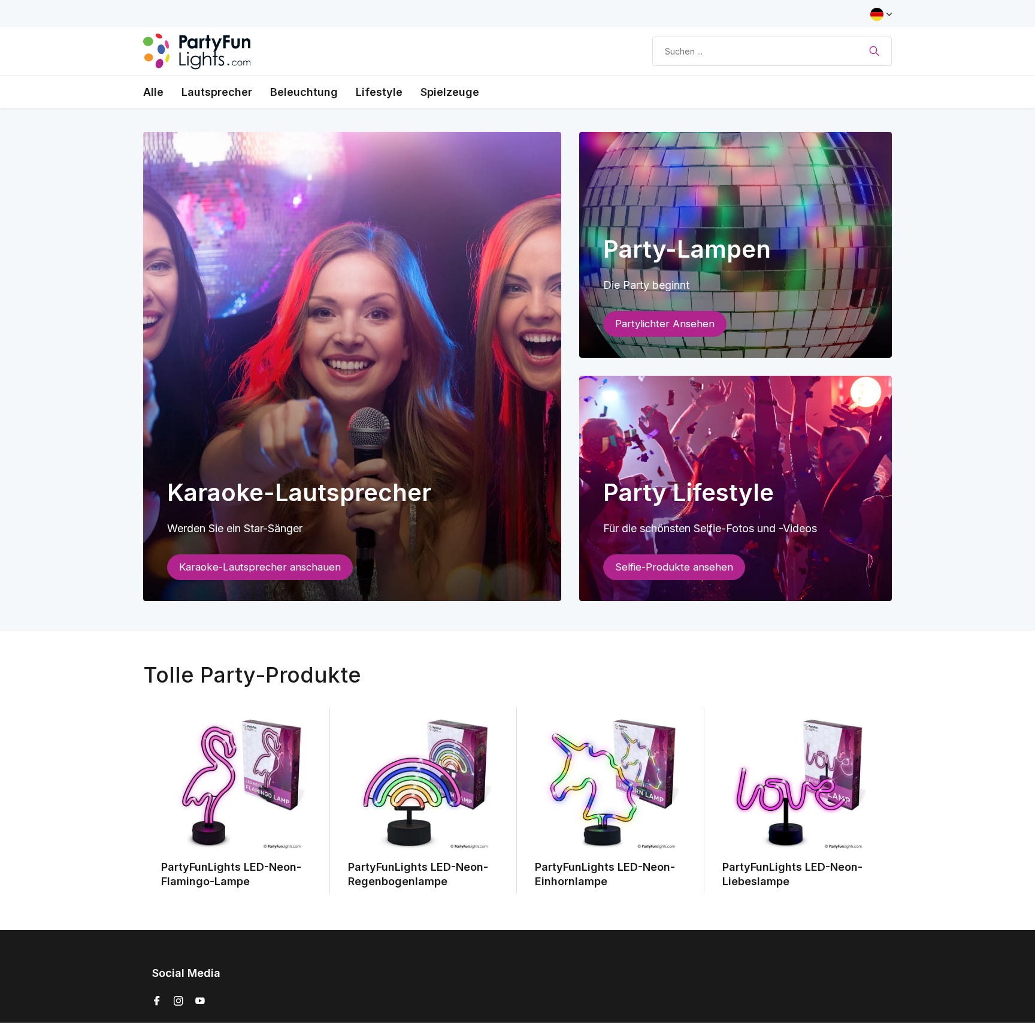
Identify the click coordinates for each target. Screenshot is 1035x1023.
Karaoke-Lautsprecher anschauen (260, 567)
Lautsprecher (216, 92)
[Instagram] (178, 1001)
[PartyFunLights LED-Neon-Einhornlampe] (610, 784)
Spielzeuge (449, 92)
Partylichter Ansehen (665, 324)
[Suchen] (874, 51)
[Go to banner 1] (352, 366)
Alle (153, 92)
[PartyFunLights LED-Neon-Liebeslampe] (797, 784)
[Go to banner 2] (735, 245)
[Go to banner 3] (735, 489)
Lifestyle (379, 92)
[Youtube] (200, 1001)
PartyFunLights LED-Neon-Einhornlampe (605, 874)
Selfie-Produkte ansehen (674, 567)
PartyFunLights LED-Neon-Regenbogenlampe (418, 874)
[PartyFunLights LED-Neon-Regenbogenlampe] (423, 784)
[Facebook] (157, 1001)
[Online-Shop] (197, 51)
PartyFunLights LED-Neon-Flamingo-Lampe (231, 874)
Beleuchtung (304, 92)
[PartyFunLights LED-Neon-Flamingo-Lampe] (236, 784)
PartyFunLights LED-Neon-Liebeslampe (792, 874)
